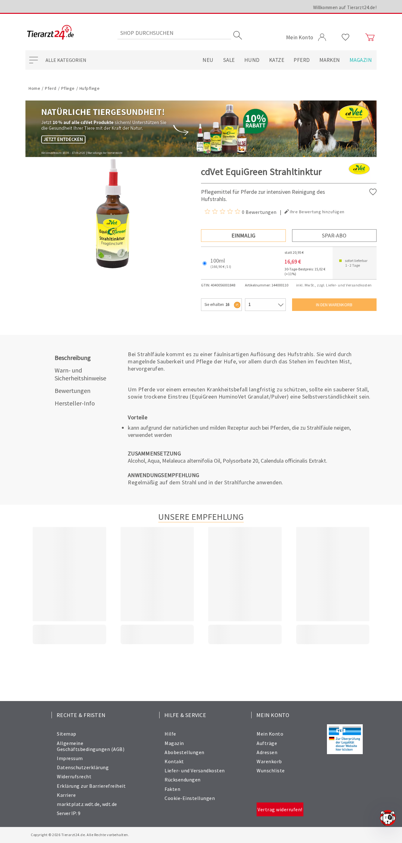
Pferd (302, 60)
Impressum (70, 758)
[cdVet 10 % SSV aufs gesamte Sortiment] (201, 129)
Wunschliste (271, 770)
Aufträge (267, 743)
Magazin (361, 60)
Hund (252, 60)
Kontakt (174, 761)
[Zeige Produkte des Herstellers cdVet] (359, 179)
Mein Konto (270, 734)
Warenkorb (269, 761)
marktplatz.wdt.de (78, 804)
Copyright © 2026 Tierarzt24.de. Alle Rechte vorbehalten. (80, 834)
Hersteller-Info (75, 403)
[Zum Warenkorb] (370, 37)
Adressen (267, 752)
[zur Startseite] (50, 33)
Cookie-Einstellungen (190, 798)
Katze (277, 60)
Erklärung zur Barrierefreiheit (91, 786)
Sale (229, 60)
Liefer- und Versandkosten (195, 770)
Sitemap (66, 734)
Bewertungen (72, 390)
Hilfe (170, 734)
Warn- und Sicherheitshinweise (80, 374)
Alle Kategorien (66, 60)
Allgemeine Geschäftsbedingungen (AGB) (90, 746)
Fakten (172, 789)
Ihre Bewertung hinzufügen (317, 212)
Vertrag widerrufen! (280, 809)
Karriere (66, 795)
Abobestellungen (184, 752)
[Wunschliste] (346, 37)
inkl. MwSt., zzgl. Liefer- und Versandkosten (334, 285)
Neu (208, 60)
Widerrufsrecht (74, 776)
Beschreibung (73, 358)
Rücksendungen (183, 779)
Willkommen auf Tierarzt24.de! (345, 7)
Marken (329, 60)
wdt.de (109, 804)
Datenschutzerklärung (83, 767)
